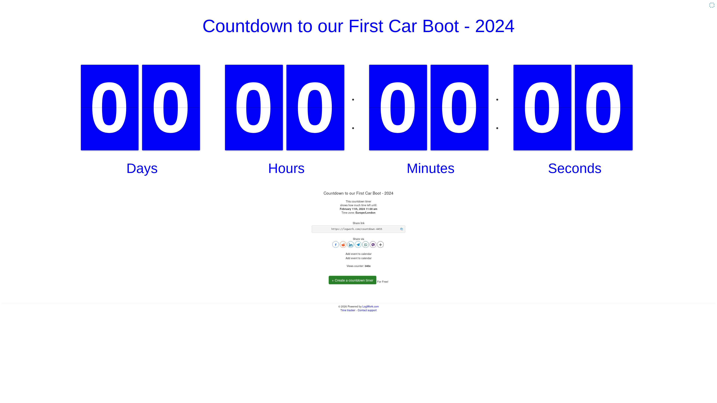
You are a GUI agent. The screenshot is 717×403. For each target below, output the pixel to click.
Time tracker (347, 310)
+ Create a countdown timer (352, 280)
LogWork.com (370, 306)
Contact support (367, 310)
